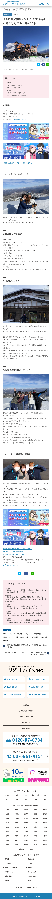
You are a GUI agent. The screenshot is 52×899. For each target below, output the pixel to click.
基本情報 (9, 82)
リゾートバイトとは (13, 679)
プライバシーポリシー (26, 716)
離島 (29, 880)
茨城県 (26, 814)
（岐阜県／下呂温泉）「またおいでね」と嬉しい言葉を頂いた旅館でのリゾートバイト (24, 653)
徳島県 (7, 840)
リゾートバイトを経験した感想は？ (16, 95)
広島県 (35, 836)
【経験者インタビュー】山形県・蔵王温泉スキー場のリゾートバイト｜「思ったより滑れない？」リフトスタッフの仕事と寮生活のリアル (25, 599)
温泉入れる (31, 859)
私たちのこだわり (13, 687)
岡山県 (26, 836)
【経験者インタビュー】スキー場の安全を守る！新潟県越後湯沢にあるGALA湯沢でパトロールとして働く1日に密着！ (25, 614)
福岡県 (45, 840)
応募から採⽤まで (37, 687)
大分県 (35, 844)
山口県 (45, 836)
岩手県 (26, 809)
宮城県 (35, 809)
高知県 (35, 840)
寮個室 (30, 863)
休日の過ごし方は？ (12, 90)
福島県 (16, 814)
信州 (17, 637)
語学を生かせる (32, 872)
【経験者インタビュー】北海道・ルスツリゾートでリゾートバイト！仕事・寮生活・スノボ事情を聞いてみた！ (25, 607)
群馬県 (45, 814)
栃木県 (35, 814)
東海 (45, 795)
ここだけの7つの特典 (14, 694)
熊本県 (26, 844)
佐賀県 (7, 844)
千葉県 (16, 818)
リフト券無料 (37, 634)
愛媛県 (26, 840)
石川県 (16, 822)
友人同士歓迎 (35, 637)
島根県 (16, 836)
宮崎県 (45, 844)
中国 (17, 799)
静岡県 (16, 827)
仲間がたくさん (8, 637)
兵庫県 (26, 831)
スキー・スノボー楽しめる (11, 867)
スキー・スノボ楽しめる (16, 634)
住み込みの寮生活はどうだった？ (16, 93)
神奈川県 (35, 818)
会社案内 (26, 705)
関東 (26, 795)
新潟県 (45, 818)
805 (5, 634)
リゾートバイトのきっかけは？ (15, 85)
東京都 (26, 818)
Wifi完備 (30, 867)
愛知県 (26, 827)
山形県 (7, 814)
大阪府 (16, 831)
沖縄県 (30, 849)
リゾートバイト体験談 (38, 694)
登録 (42, 4)
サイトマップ (26, 722)
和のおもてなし (32, 876)
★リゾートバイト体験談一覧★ (13, 552)
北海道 (7, 795)
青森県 (16, 809)
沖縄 (45, 799)
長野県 (6, 640)
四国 (26, 799)
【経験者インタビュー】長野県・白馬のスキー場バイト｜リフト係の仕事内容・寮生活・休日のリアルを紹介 (25, 591)
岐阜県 (7, 827)
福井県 (26, 822)
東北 (17, 795)
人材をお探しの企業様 (26, 711)
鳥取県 (7, 836)
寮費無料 (44, 637)
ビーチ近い (7, 863)
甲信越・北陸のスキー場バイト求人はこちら (17, 163)
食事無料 (7, 880)
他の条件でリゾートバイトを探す (26, 887)
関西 (7, 799)
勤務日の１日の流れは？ (13, 88)
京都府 (7, 831)
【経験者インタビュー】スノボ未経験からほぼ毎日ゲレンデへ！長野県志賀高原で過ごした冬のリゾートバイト (25, 621)
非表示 (14, 78)
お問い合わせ (26, 728)
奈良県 (35, 831)
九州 (35, 799)
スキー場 (25, 119)
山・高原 (17, 119)
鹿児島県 (21, 849)
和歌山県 (45, 831)
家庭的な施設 (8, 876)
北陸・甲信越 (24, 637)
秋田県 (45, 809)
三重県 (35, 827)
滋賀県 (45, 827)
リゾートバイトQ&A (38, 679)
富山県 (7, 822)
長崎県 (16, 844)
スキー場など (10, 583)
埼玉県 (7, 818)
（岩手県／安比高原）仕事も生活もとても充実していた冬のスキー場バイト (27, 646)
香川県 (16, 840)
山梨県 (35, 822)
